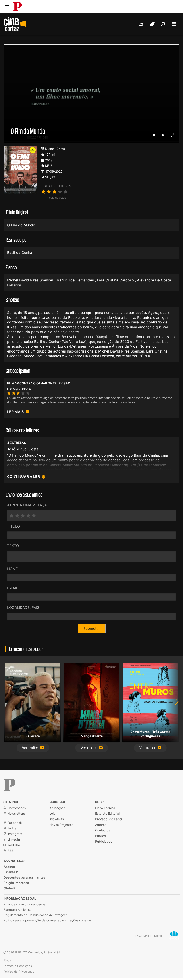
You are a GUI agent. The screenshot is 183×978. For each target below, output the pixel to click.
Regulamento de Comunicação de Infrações (35, 915)
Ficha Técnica (105, 808)
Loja (52, 813)
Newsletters (15, 813)
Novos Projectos (61, 825)
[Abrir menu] (7, 6)
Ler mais (16, 411)
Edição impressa (16, 883)
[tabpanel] (33, 707)
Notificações (16, 808)
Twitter (11, 828)
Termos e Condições (17, 966)
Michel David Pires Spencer (30, 280)
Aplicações (57, 808)
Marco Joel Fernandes (75, 280)
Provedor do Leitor (108, 819)
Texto (13, 546)
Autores (100, 825)
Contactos (102, 830)
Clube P (9, 888)
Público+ (101, 836)
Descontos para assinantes (24, 877)
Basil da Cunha (19, 252)
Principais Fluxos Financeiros (24, 904)
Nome (12, 569)
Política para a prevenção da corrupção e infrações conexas (48, 920)
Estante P (11, 872)
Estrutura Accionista (18, 909)
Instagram (14, 834)
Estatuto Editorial (107, 813)
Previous (9, 707)
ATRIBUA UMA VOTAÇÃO (28, 505)
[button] (33, 748)
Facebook (14, 823)
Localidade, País (23, 607)
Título (13, 526)
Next (174, 707)
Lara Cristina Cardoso (116, 280)
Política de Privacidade (18, 971)
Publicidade (103, 841)
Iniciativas (56, 819)
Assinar (9, 867)
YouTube (13, 845)
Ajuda (7, 960)
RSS (9, 850)
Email (12, 588)
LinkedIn (13, 839)
